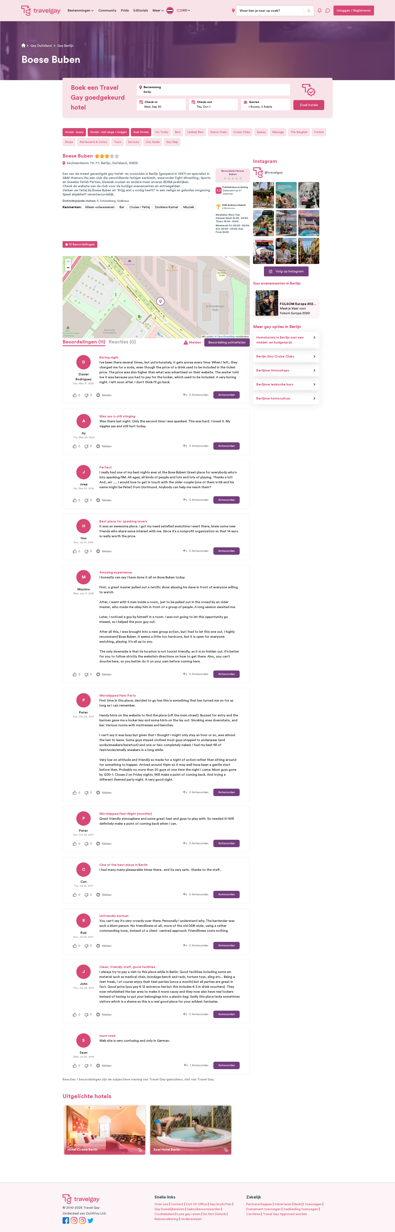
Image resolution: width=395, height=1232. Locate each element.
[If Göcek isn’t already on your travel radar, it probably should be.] (263, 195)
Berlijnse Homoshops (272, 370)
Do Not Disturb (214, 1214)
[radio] (97, 156)
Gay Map (172, 142)
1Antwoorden (199, 1065)
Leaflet (209, 336)
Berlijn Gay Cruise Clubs (275, 356)
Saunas (261, 132)
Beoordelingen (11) (84, 342)
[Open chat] (327, 10)
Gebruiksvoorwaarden (203, 1209)
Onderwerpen (191, 1219)
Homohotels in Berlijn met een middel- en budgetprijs (280, 340)
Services (133, 142)
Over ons (161, 1204)
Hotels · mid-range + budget (108, 132)
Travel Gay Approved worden (285, 1214)
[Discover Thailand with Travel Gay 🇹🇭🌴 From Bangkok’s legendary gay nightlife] (263, 223)
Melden (195, 342)
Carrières (253, 1214)
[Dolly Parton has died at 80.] (308, 195)
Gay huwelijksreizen (169, 1209)
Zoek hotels (309, 105)
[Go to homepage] (41, 10)
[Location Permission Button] (233, 11)
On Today (161, 132)
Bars (178, 132)
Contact (177, 1204)
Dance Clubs (218, 132)
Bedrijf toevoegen (308, 1204)
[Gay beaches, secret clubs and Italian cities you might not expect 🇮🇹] (286, 195)
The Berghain (299, 132)
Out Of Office (196, 1204)
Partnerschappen (259, 1204)
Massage (278, 132)
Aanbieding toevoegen (300, 1209)
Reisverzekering (166, 1219)
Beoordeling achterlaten (227, 342)
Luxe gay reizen (189, 1214)
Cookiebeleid (165, 1214)
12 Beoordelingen (82, 244)
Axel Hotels (141, 132)
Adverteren (283, 1204)
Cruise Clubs (242, 132)
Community (107, 10)
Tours (117, 142)
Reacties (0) (122, 342)
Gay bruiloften (221, 1204)
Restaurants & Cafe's (93, 142)
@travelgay (274, 172)
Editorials (141, 10)
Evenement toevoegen (263, 1209)
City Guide (153, 142)
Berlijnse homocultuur (273, 398)
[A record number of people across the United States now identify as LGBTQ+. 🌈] (263, 251)
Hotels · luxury (74, 132)
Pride (125, 10)
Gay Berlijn (65, 45)
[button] (160, 301)
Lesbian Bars (195, 132)
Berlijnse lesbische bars (274, 384)
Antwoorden (226, 395)
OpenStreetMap (226, 336)
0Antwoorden (198, 395)
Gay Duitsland (41, 45)
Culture (319, 132)
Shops (69, 142)
